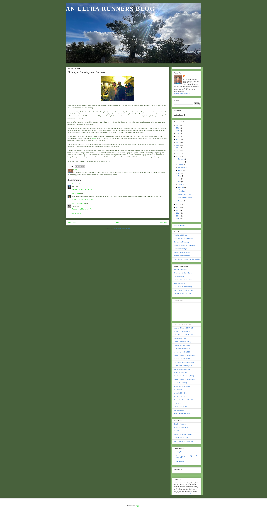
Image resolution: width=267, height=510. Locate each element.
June (180, 176)
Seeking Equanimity (180, 269)
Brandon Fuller (77, 184)
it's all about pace (78, 203)
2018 (178, 145)
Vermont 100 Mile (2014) (182, 352)
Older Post (163, 223)
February (181, 187)
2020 (178, 139)
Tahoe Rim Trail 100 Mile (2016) (184, 335)
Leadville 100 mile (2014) (182, 348)
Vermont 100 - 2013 (180, 396)
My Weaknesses (179, 283)
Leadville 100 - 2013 (180, 393)
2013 (178, 204)
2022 (178, 133)
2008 (178, 219)
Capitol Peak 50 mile (180, 406)
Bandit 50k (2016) (180, 338)
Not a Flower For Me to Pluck (183, 290)
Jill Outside (180, 461)
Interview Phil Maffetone (182, 255)
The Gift (176, 431)
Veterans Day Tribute (181, 427)
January (181, 201)
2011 (178, 210)
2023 (178, 131)
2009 (178, 216)
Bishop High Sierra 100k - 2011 (184, 413)
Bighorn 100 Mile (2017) (182, 331)
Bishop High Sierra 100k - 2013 (184, 400)
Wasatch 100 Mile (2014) (182, 345)
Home (117, 223)
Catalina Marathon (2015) (182, 341)
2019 (178, 142)
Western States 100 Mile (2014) (184, 355)
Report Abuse (179, 225)
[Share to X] (80, 166)
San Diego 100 (179, 410)
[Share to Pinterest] (84, 166)
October (181, 164)
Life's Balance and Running (183, 286)
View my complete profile (182, 93)
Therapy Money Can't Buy (182, 293)
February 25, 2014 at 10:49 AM (82, 199)
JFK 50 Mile (178, 389)
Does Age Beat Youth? (185, 194)
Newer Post (72, 223)
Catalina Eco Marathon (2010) (184, 376)
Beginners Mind (179, 276)
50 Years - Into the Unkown (183, 273)
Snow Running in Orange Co (183, 441)
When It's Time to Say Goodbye (184, 245)
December (181, 159)
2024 (178, 128)
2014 (178, 156)
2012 (178, 207)
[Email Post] (71, 166)
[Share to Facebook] (82, 166)
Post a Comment (75, 213)
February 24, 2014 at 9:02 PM (82, 189)
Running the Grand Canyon (183, 434)
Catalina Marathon (180, 424)
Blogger (137, 506)
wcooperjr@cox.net (189, 493)
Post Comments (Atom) (122, 228)
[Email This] (76, 166)
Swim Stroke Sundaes (185, 197)
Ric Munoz (76, 193)
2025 (178, 125)
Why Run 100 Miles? (181, 235)
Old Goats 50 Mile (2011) (182, 369)
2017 (178, 148)
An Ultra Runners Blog (110, 9)
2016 (178, 151)
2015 (178, 153)
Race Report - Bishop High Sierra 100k (187, 259)
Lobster (94, 138)
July (179, 173)
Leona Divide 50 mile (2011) (183, 365)
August (180, 170)
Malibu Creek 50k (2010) (182, 386)
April (179, 182)
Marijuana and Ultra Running (183, 238)
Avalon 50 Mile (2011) (181, 372)
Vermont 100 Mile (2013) (182, 359)
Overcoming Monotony (181, 242)
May (179, 179)
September (182, 167)
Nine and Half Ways (180, 249)
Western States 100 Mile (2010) (184, 379)
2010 (178, 213)
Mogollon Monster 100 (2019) (183, 328)
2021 (178, 136)
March (180, 184)
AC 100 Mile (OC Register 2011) (184, 362)
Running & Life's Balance (182, 252)
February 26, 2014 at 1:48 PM (82, 209)
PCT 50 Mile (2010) (180, 383)
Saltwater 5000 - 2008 (181, 437)
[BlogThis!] (78, 166)
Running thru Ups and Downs (183, 280)
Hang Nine (179, 452)
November (181, 162)
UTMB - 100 (178, 403)
